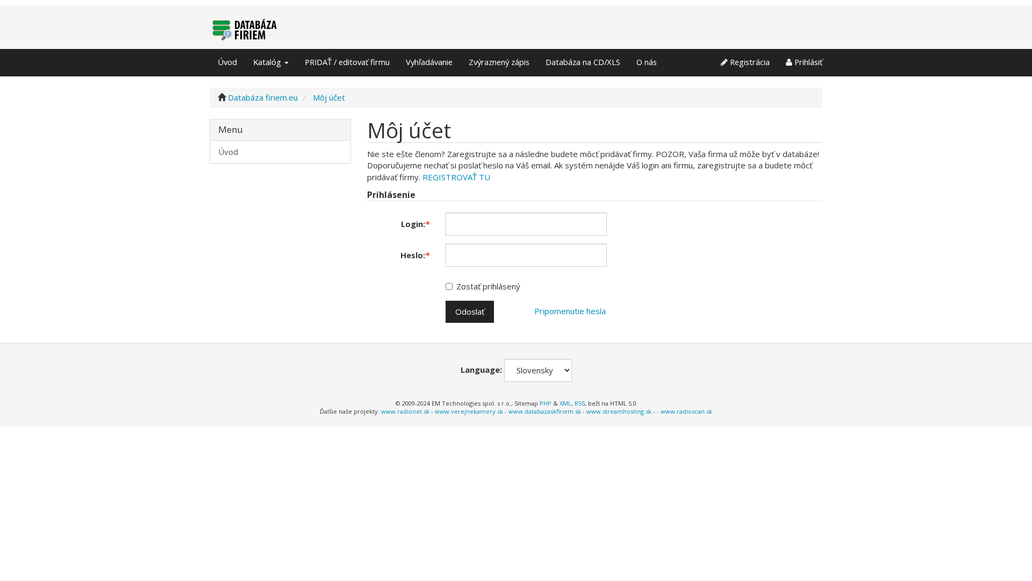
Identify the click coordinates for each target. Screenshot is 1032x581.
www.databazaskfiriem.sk (544, 411)
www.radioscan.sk (686, 411)
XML (565, 403)
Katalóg (268, 61)
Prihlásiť (807, 61)
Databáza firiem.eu (263, 97)
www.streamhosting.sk (618, 411)
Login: (415, 223)
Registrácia (749, 61)
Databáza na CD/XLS (583, 61)
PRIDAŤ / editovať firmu (347, 61)
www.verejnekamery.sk (469, 411)
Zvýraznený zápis (499, 61)
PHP (545, 403)
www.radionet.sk (405, 411)
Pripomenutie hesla (570, 311)
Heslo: (414, 255)
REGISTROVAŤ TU (456, 177)
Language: (481, 369)
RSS (580, 403)
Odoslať (469, 311)
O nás (646, 61)
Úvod (227, 61)
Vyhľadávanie (429, 61)
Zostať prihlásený (488, 286)
